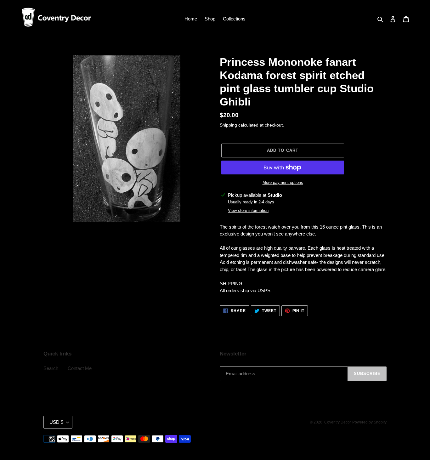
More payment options (283, 182)
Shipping (228, 125)
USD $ (56, 422)
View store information (248, 210)
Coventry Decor (337, 422)
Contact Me (80, 368)
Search (50, 368)
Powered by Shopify (369, 422)
